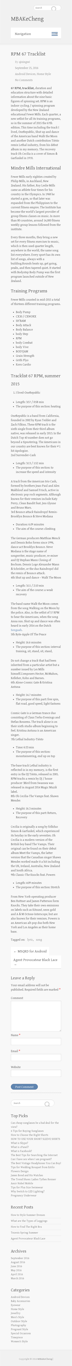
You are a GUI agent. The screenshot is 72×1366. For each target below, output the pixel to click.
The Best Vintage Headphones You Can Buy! (36, 1163)
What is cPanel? (20, 1147)
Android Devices (25, 74)
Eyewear (15, 1305)
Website (16, 1067)
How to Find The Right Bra (26, 1226)
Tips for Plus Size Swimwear (27, 1187)
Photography (18, 1325)
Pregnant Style (19, 1329)
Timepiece (17, 1337)
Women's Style (19, 1341)
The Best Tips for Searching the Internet (34, 1155)
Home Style (44, 74)
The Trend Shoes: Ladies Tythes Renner (33, 1179)
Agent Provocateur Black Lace (35, 962)
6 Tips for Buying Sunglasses (27, 1131)
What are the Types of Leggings (29, 1221)
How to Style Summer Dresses (28, 1215)
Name (15, 1035)
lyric (30, 939)
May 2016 (16, 1270)
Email (15, 1051)
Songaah (16, 630)
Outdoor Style (19, 1321)
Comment (17, 998)
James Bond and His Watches (27, 1175)
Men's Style (17, 1317)
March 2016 (17, 1278)
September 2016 (20, 1258)
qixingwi (24, 62)
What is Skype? (19, 1143)
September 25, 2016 (26, 68)
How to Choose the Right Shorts (29, 1135)
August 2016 (18, 1262)
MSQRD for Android (30, 951)
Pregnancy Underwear (24, 1195)
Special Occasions (21, 1333)
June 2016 (16, 1266)
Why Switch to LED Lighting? (28, 1191)
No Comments (24, 80)
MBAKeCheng (27, 18)
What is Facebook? (21, 1151)
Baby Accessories (20, 1301)
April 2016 (17, 1274)
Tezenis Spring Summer (24, 1232)
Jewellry (15, 1313)
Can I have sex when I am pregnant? (31, 1159)
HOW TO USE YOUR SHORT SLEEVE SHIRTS (35, 1139)
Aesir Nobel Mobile (22, 1183)
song (39, 939)
